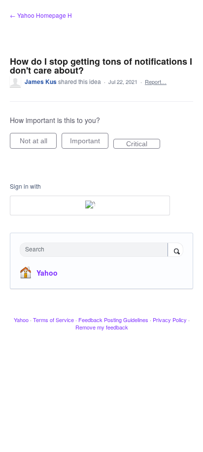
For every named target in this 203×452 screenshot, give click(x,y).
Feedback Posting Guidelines (113, 320)
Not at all (38, 143)
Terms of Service (53, 320)
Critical (143, 144)
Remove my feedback (101, 327)
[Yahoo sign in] (90, 205)
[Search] (175, 250)
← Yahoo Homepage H (41, 15)
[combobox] (96, 250)
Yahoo (47, 273)
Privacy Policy (170, 320)
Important (89, 143)
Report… (156, 81)
